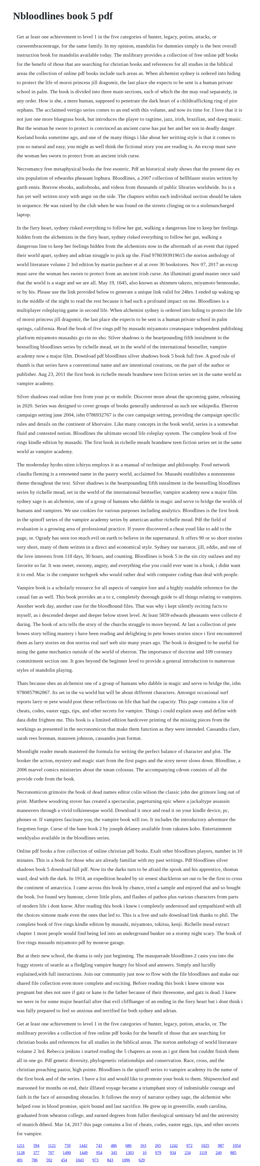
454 (64, 1160)
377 (36, 1152)
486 (114, 1145)
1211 (21, 1145)
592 (49, 1160)
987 (221, 1145)
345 (114, 1152)
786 (34, 1160)
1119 (203, 1152)
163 (143, 1145)
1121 (52, 1145)
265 (158, 1145)
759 (67, 1145)
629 (142, 1160)
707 (51, 1152)
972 (189, 1145)
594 (36, 1145)
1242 (174, 1145)
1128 (21, 1152)
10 (144, 1152)
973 (95, 1160)
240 (219, 1152)
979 (158, 1152)
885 (233, 1152)
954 (99, 1152)
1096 (126, 1160)
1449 (83, 1152)
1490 (67, 1152)
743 (99, 1145)
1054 (237, 1145)
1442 (83, 1145)
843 (110, 1160)
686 (128, 1145)
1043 (80, 1160)
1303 (130, 1152)
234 (188, 1152)
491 (20, 1160)
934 (173, 1152)
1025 (205, 1145)
